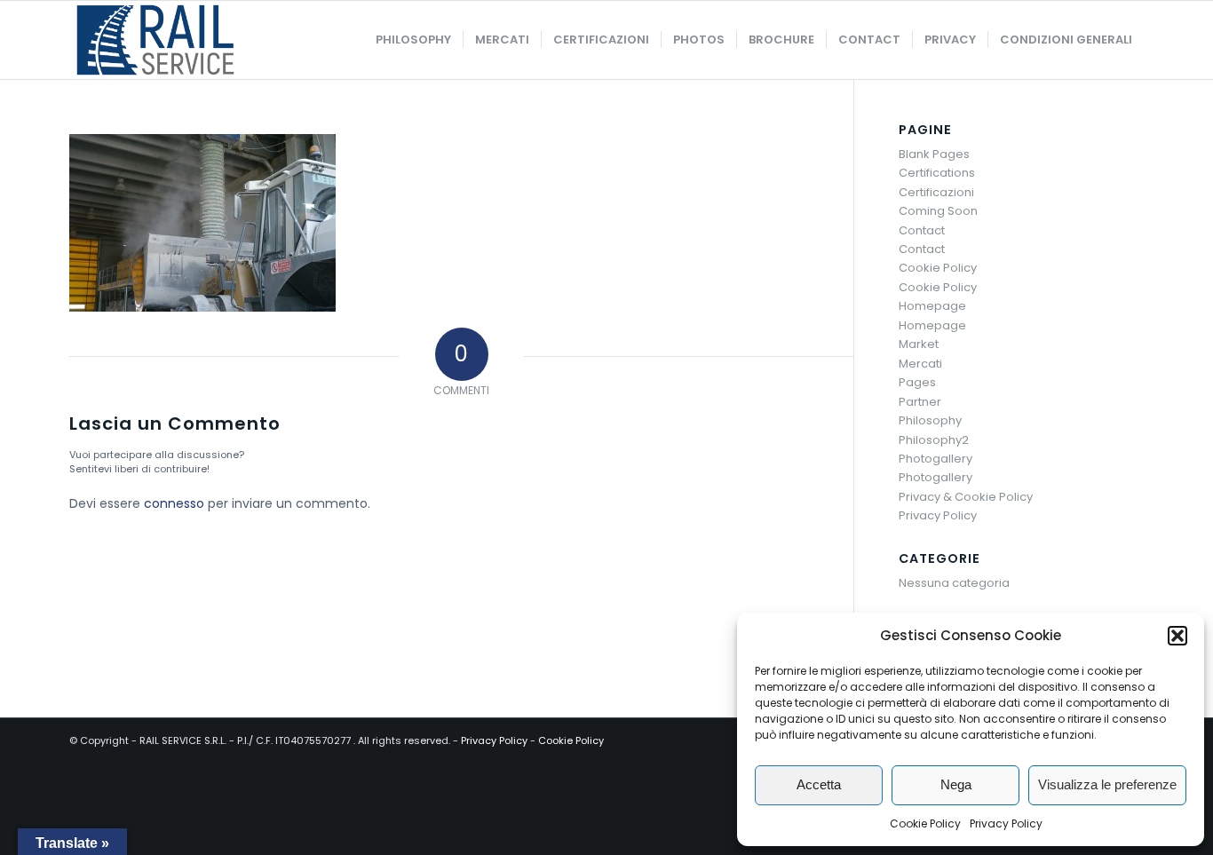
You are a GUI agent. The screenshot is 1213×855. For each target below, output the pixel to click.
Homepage (932, 305)
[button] (1177, 636)
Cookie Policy (925, 823)
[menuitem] (413, 40)
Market (919, 344)
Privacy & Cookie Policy (966, 496)
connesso (174, 503)
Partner (920, 401)
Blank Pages (934, 154)
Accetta (819, 784)
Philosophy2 (934, 439)
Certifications (937, 172)
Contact (922, 230)
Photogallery (935, 458)
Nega (955, 784)
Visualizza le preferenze (1107, 784)
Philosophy (930, 420)
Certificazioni (936, 192)
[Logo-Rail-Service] (155, 40)
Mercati (920, 363)
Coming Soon (938, 210)
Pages (917, 382)
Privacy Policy (1006, 823)
